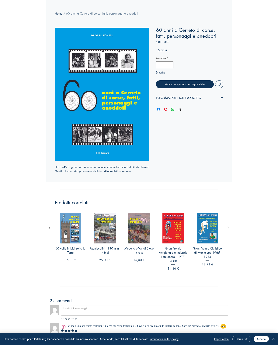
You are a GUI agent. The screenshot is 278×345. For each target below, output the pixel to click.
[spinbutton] (164, 65)
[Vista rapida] (70, 228)
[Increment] (170, 65)
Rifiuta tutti (241, 339)
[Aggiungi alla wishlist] (219, 84)
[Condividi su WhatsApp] (173, 109)
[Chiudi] (273, 339)
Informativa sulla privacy (164, 339)
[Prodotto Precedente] (49, 228)
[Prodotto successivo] (228, 228)
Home (58, 14)
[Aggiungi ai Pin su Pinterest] (165, 109)
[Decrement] (159, 65)
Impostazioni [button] (221, 339)
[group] (138, 247)
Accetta (261, 339)
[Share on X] (180, 109)
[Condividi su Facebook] (158, 109)
